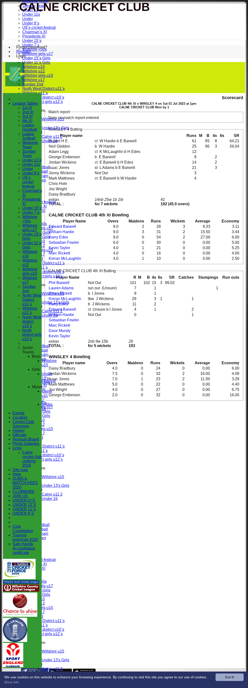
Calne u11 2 (52, 136)
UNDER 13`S (24, 505)
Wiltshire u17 (33, 80)
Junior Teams (28, 350)
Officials (19, 435)
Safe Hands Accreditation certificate (24, 548)
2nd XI (27, 112)
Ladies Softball (28, 136)
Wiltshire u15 (53, 119)
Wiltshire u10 (33, 67)
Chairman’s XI (34, 32)
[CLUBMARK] (15, 641)
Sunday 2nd (32, 84)
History (19, 430)
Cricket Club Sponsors (23, 424)
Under (27, 19)
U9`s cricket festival (39, 27)
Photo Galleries (26, 444)
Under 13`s (31, 160)
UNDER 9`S (23, 513)
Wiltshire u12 (33, 71)
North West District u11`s (43, 89)
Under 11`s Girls (36, 62)
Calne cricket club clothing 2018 (32, 458)
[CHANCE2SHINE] (20, 615)
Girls (36, 369)
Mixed (37, 387)
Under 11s (31, 14)
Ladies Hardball (29, 127)
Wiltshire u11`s (29, 310)
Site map (20, 470)
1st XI (27, 108)
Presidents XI (33, 36)
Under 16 (50, 141)
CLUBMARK (24, 492)
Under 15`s (31, 41)
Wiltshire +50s (34, 49)
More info (11, 682)
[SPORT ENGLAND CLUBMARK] (13, 666)
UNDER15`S (24, 500)
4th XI (27, 121)
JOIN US (20, 496)
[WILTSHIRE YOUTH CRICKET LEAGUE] (21, 582)
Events (18, 413)
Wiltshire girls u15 (37, 75)
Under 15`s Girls (36, 58)
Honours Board (26, 439)
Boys (36, 356)
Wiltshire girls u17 (37, 54)
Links (17, 448)
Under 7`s (30, 45)
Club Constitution (23, 528)
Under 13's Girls (55, 128)
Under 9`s (30, 23)
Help (17, 474)
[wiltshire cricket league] (21, 590)
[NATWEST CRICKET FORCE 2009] (19, 578)
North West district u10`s (43, 97)
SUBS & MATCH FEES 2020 (25, 482)
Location (20, 417)
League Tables (25, 103)
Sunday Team (29, 153)
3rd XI (27, 116)
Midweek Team (30, 145)
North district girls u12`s (42, 102)
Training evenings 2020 (25, 537)
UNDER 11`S (24, 509)
